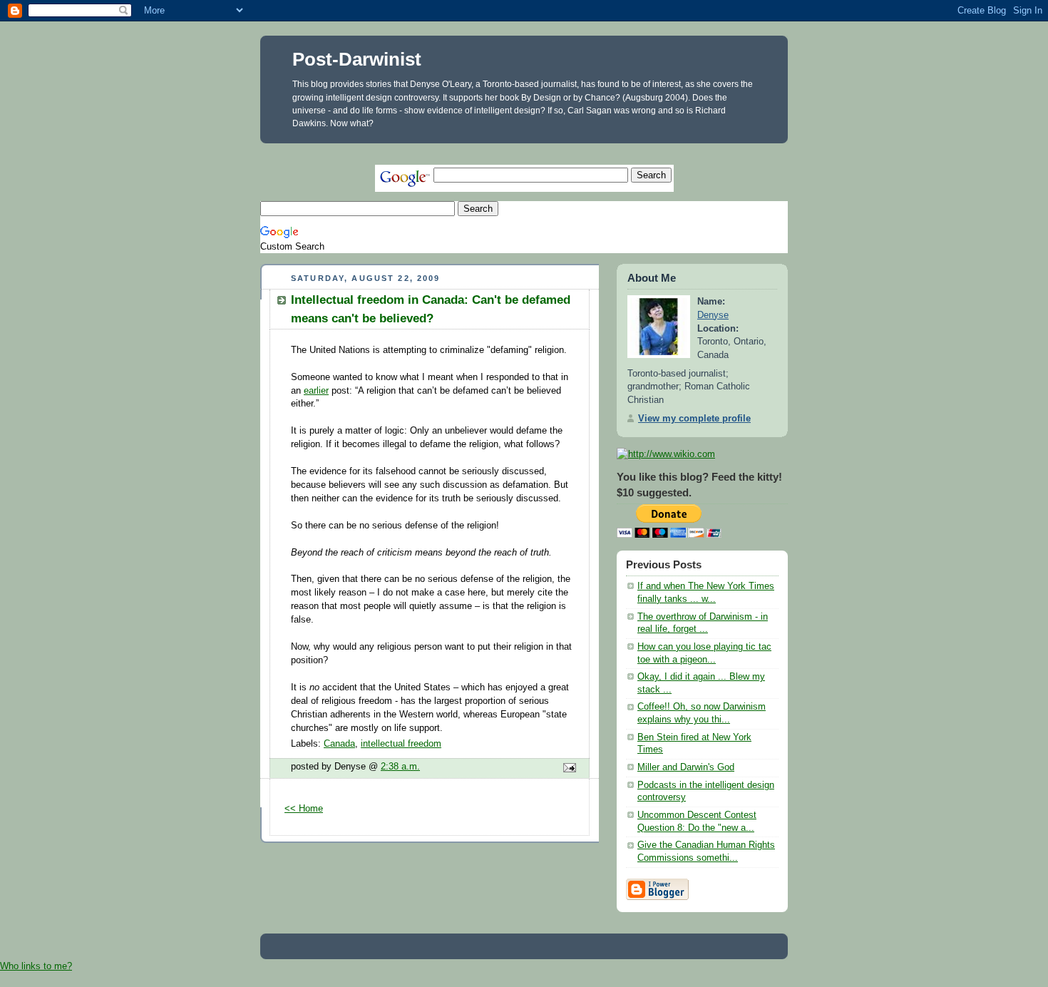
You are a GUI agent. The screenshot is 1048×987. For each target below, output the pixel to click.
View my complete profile (694, 419)
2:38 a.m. (400, 767)
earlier (316, 391)
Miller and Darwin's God (685, 767)
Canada (339, 744)
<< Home (303, 809)
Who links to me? (36, 966)
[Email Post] (567, 769)
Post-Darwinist (356, 59)
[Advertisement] (519, 148)
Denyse (713, 315)
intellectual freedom (401, 744)
